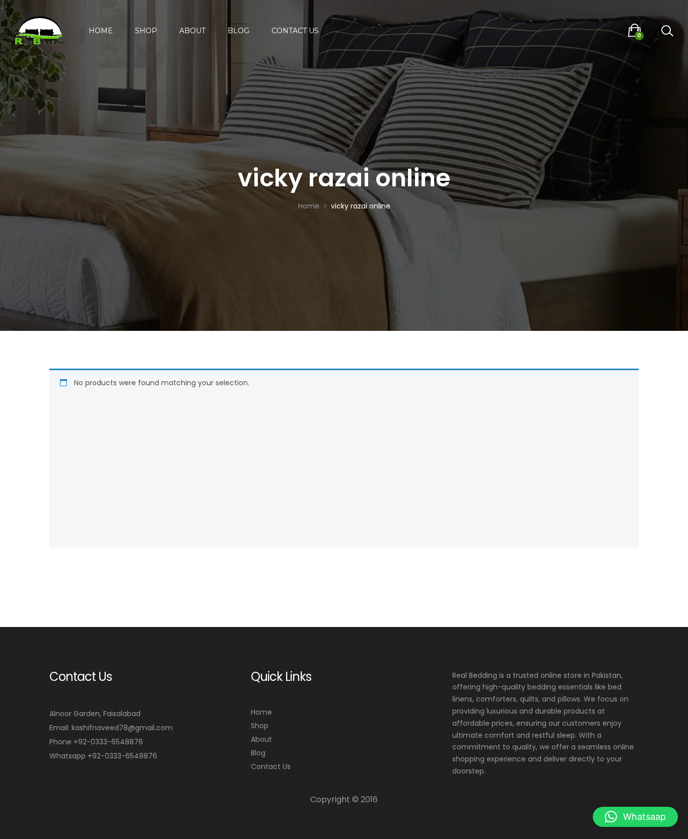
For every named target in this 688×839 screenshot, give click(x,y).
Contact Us (295, 30)
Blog (238, 30)
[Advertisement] (349, 464)
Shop (146, 30)
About (192, 30)
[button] (635, 817)
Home (101, 30)
